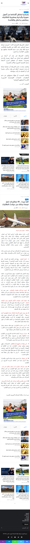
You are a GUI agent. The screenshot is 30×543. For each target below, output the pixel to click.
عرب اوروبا (21, 9)
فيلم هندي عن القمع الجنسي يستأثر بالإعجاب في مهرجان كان (12, 121)
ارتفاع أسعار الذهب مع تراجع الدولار (12, 133)
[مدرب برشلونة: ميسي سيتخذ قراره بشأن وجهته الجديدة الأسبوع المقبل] (25, 128)
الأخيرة (15, 116)
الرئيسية (26, 9)
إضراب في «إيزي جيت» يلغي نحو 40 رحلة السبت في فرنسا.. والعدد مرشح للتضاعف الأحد (8, 185)
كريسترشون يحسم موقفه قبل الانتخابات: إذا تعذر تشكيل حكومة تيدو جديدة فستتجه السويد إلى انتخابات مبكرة (7, 168)
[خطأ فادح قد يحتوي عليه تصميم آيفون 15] (25, 147)
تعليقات (5, 116)
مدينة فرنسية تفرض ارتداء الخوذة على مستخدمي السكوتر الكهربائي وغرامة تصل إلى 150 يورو (22, 168)
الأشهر (25, 116)
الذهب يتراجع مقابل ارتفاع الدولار (13, 139)
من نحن (27, 516)
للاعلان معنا (27, 519)
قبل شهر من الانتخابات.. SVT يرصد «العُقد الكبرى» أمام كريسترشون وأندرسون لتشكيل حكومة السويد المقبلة (22, 185)
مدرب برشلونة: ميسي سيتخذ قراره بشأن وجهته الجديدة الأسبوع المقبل (11, 127)
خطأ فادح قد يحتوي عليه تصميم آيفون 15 (11, 145)
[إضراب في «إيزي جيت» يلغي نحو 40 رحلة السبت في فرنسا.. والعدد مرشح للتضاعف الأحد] (7, 177)
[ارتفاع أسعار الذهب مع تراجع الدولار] (25, 134)
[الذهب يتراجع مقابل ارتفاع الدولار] (25, 141)
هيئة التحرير (27, 514)
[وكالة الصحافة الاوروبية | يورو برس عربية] (23, 3)
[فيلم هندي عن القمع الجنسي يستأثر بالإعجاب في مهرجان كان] (25, 122)
